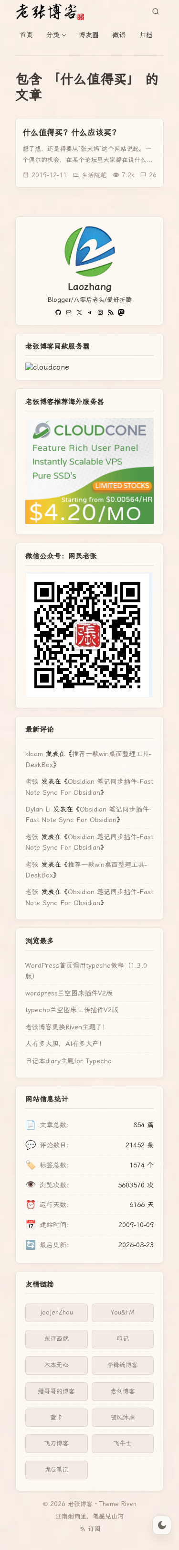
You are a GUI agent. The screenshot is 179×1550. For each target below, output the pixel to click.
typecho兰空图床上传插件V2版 (71, 1010)
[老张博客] (53, 11)
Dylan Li (38, 809)
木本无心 (56, 1364)
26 (153, 175)
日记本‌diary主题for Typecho (68, 1061)
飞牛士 (122, 1443)
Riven (129, 1503)
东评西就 (56, 1338)
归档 (145, 35)
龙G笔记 (56, 1469)
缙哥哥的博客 (56, 1391)
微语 (119, 35)
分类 (53, 35)
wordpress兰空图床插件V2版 (69, 993)
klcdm (34, 754)
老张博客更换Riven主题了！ (67, 1027)
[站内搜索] (155, 11)
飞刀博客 (56, 1443)
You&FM (123, 1312)
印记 (122, 1338)
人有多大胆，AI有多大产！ (65, 1044)
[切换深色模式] (161, 1525)
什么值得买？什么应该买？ (71, 132)
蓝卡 (56, 1417)
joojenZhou (56, 1312)
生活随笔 (94, 175)
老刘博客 (122, 1391)
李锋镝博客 (122, 1364)
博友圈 (89, 35)
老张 (32, 781)
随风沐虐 (122, 1417)
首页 (26, 35)
